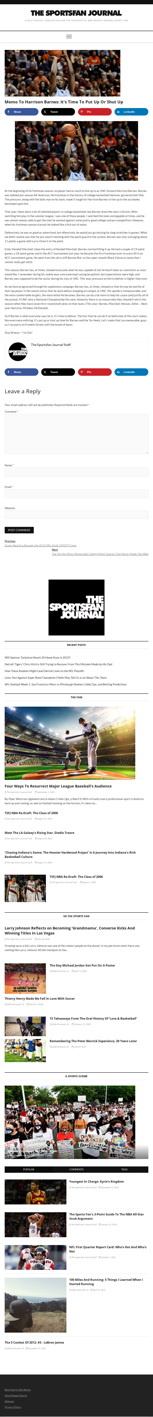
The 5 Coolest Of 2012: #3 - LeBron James (34, 1342)
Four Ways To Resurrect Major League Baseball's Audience (58, 786)
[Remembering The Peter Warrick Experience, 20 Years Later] (25, 1050)
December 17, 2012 (110, 1187)
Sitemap (9, 1401)
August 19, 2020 (44, 862)
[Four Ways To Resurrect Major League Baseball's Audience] (77, 743)
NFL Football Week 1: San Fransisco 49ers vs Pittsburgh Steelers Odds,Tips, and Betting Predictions (66, 684)
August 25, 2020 (44, 818)
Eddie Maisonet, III (60, 971)
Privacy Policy (13, 1407)
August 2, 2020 (89, 882)
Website (10, 508)
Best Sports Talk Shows (18, 1389)
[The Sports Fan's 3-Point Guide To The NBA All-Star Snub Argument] (36, 1214)
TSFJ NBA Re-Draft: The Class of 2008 (31, 813)
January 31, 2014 (109, 1224)
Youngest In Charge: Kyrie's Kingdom (96, 1181)
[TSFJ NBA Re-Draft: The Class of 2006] (25, 888)
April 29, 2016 (98, 1290)
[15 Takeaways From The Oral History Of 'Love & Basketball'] (25, 1026)
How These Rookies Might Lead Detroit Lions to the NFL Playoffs (44, 671)
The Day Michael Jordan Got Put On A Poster (82, 965)
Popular (28, 1169)
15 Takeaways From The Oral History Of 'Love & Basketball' (93, 1018)
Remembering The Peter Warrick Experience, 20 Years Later (93, 1041)
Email (9, 486)
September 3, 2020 (45, 792)
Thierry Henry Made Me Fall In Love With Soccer (40, 999)
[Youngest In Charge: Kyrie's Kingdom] (36, 1181)
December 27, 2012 (37, 1348)
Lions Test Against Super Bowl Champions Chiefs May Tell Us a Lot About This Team (56, 677)
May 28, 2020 (43, 939)
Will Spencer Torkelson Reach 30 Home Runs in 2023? (38, 657)
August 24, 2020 (44, 838)
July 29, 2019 (80, 1047)
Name (9, 465)
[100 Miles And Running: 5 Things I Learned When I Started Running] (36, 1279)
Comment (11, 411)
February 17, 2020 (82, 1024)
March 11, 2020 (36, 1004)
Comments (76, 1169)
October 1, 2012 (108, 1257)
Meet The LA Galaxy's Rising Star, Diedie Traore (39, 833)
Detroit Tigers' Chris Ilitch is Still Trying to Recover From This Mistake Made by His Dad (58, 664)
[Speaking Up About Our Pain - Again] (77, 1122)
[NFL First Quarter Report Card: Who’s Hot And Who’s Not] (36, 1247)
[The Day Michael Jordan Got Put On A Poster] (25, 978)
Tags (124, 1169)
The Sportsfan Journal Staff (19, 792)
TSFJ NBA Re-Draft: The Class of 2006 (76, 877)
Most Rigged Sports (16, 1395)
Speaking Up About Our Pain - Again (32, 1151)
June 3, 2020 (45, 1155)
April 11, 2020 (80, 971)
